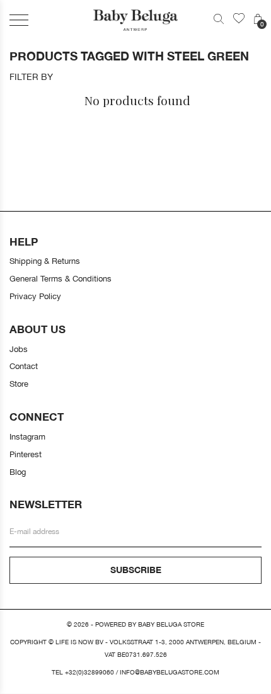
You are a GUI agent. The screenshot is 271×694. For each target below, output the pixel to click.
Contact (23, 366)
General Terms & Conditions (60, 278)
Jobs (18, 349)
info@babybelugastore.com (169, 672)
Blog (17, 472)
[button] (18, 19)
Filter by (31, 76)
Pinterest (25, 454)
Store (18, 383)
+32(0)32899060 (89, 672)
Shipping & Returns (44, 261)
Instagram (27, 436)
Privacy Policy (35, 296)
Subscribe (135, 569)
